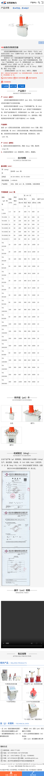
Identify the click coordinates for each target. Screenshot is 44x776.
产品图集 (5, 86)
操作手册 (13, 86)
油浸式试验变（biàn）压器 (9, 53)
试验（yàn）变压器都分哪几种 (33, 739)
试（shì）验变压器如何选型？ (11, 728)
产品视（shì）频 (21, 86)
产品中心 (33, 2)
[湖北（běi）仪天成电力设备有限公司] (8, 3)
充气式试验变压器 (6, 56)
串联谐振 (20, 766)
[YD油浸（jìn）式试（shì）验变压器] (22, 26)
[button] (42, 42)
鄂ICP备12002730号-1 (29, 766)
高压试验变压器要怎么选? (10, 731)
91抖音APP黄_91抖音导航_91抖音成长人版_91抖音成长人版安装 (21, 770)
